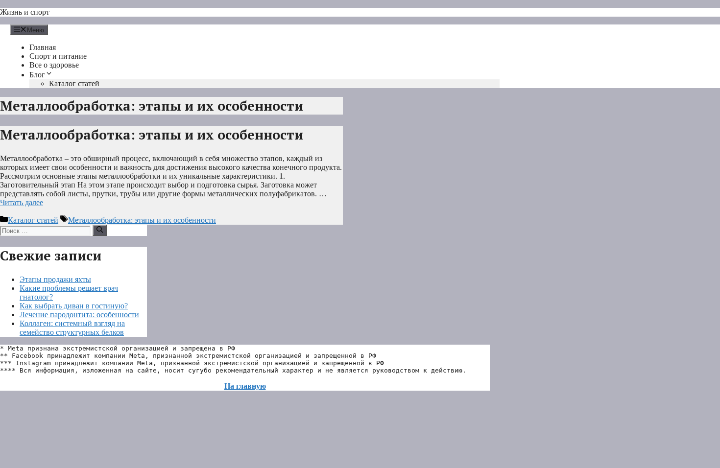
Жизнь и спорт (24, 12)
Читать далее (21, 202)
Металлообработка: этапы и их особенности (151, 134)
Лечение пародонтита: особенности (79, 314)
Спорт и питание (58, 56)
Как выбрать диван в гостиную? (74, 306)
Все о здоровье (54, 65)
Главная (42, 47)
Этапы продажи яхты (55, 279)
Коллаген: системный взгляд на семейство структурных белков (72, 327)
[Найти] (100, 230)
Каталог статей (74, 83)
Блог (37, 74)
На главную (245, 386)
